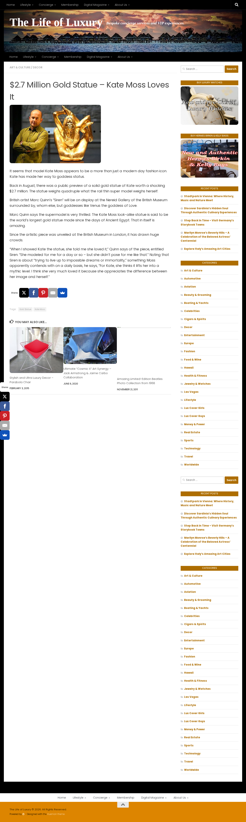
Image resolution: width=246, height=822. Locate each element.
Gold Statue (25, 309)
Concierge (46, 5)
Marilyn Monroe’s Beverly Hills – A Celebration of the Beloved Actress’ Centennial (205, 237)
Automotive (192, 278)
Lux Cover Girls (194, 408)
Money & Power (194, 424)
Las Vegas (191, 392)
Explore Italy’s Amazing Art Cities (207, 249)
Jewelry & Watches (197, 384)
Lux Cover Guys (194, 416)
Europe (189, 343)
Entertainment (194, 335)
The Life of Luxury (56, 22)
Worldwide (191, 464)
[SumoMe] (62, 293)
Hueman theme (56, 814)
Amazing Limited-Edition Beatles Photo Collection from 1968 (140, 381)
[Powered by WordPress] (23, 814)
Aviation (190, 287)
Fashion (189, 351)
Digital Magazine (95, 5)
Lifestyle (25, 5)
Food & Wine (192, 359)
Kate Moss (40, 309)
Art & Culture (20, 67)
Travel (188, 456)
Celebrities (192, 311)
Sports (189, 440)
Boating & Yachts (196, 303)
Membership (70, 5)
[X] (24, 293)
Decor (37, 67)
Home (11, 5)
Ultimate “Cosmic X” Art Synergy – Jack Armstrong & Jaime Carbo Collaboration (87, 373)
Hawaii (189, 368)
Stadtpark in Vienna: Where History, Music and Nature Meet (207, 198)
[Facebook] (33, 293)
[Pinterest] (43, 293)
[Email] (53, 293)
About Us (121, 5)
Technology (192, 448)
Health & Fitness (195, 376)
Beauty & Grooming (197, 295)
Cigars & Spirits (195, 319)
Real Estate (192, 432)
